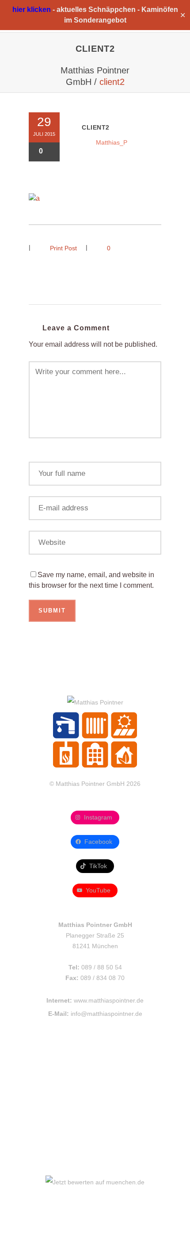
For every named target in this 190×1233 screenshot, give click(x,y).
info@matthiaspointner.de (106, 1013)
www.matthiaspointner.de (109, 1000)
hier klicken (31, 9)
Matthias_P (111, 142)
